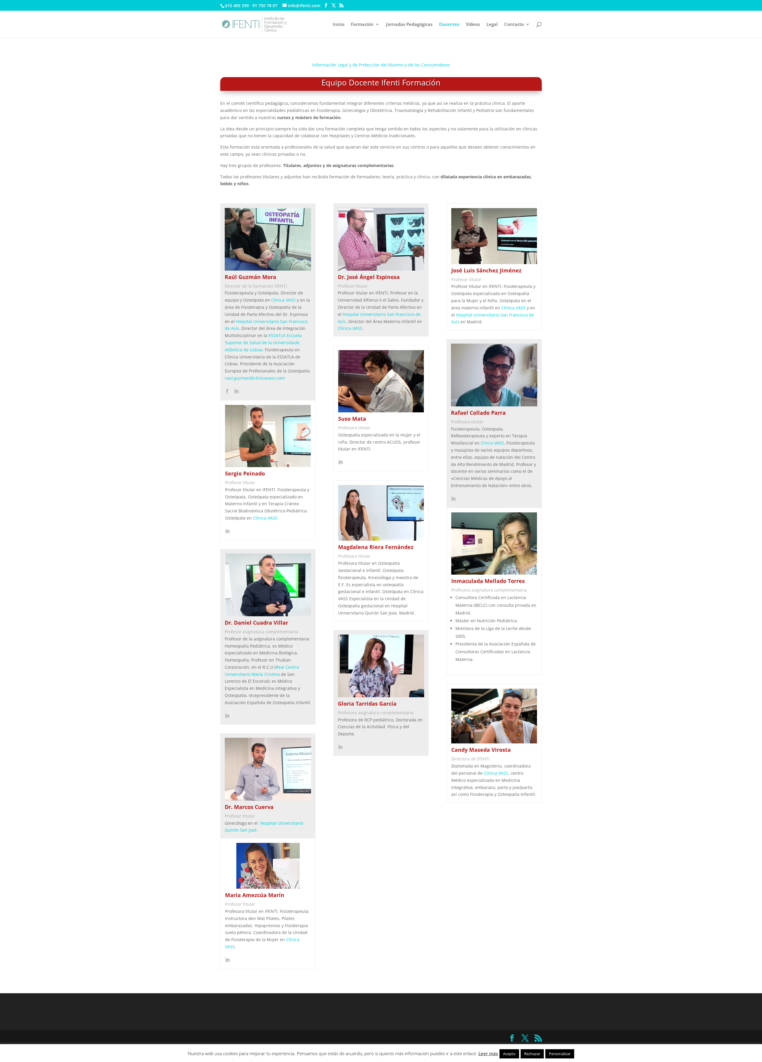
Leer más (488, 1053)
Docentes (449, 24)
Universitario (487, 315)
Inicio (338, 24)
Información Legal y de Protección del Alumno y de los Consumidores (381, 65)
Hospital (465, 315)
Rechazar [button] (532, 1053)
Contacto (514, 24)
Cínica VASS (492, 443)
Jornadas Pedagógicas (409, 24)
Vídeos (473, 24)
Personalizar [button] (560, 1053)
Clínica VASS (283, 300)
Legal (492, 24)
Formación (362, 24)
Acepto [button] (509, 1053)
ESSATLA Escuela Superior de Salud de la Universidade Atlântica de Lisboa (263, 343)
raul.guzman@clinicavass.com (255, 378)
